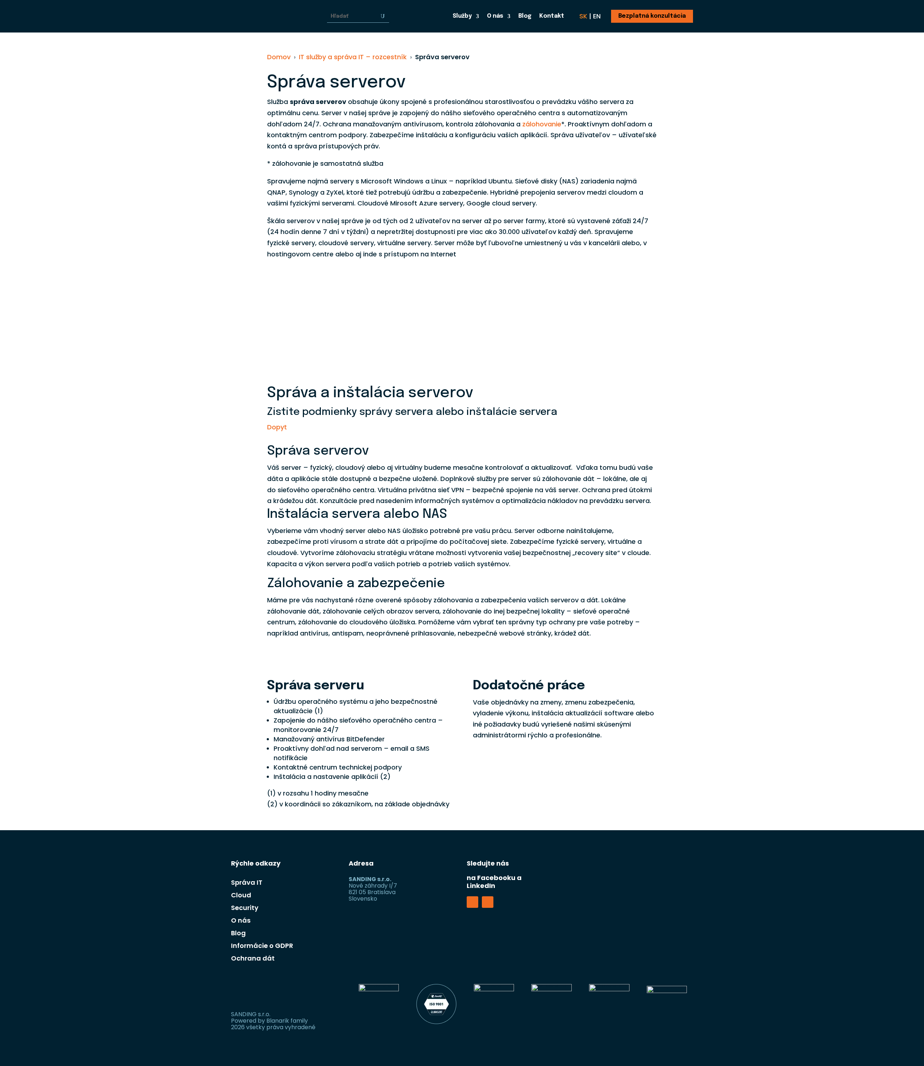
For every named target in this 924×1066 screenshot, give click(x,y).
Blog (524, 16)
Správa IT (246, 882)
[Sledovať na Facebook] (472, 902)
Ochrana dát (253, 958)
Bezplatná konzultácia (652, 16)
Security (244, 907)
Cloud (241, 895)
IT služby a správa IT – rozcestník (353, 56)
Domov (279, 56)
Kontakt (551, 16)
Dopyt (277, 427)
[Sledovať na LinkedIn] (487, 902)
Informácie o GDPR (262, 945)
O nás (495, 16)
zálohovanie (541, 124)
